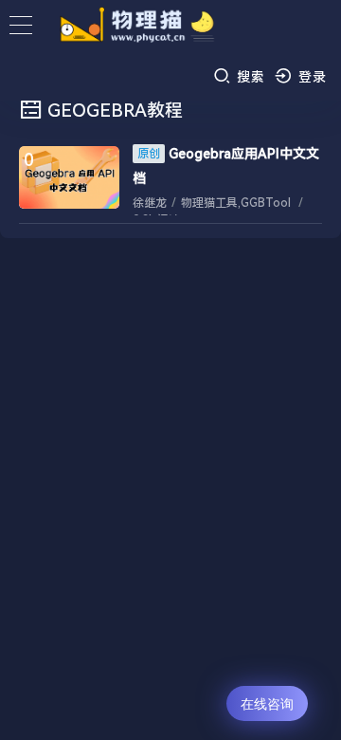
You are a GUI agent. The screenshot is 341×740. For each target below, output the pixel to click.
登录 (310, 76)
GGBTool (266, 203)
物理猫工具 (209, 203)
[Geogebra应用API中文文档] (69, 177)
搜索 (248, 76)
